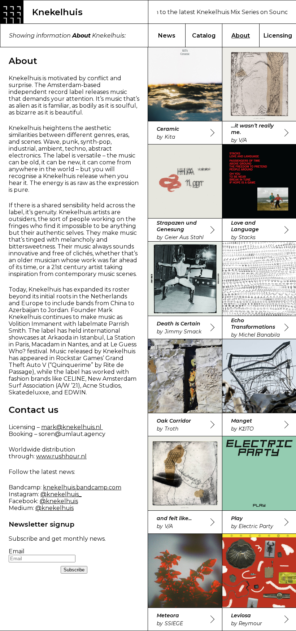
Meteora (168, 615)
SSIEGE (174, 623)
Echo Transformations (253, 323)
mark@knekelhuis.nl (72, 427)
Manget (241, 421)
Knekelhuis (57, 12)
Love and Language (245, 226)
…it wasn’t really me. (252, 128)
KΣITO (246, 428)
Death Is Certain (178, 323)
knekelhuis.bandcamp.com (82, 487)
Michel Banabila (259, 335)
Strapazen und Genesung (177, 226)
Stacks (247, 237)
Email (17, 551)
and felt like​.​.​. (174, 518)
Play (237, 518)
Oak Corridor (174, 421)
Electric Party (256, 526)
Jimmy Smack (183, 331)
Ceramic (168, 129)
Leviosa (241, 615)
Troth (171, 428)
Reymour (250, 623)
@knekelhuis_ (61, 494)
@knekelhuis (59, 501)
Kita (170, 137)
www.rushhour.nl (61, 456)
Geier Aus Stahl (184, 237)
